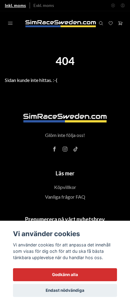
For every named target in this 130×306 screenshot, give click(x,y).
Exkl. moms (44, 5)
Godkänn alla (65, 274)
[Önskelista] (110, 23)
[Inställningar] (113, 5)
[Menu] (10, 23)
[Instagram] (65, 149)
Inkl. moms (15, 5)
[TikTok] (75, 149)
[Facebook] (54, 149)
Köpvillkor (65, 187)
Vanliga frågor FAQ (65, 197)
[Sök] (101, 23)
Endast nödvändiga (65, 290)
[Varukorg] (120, 23)
